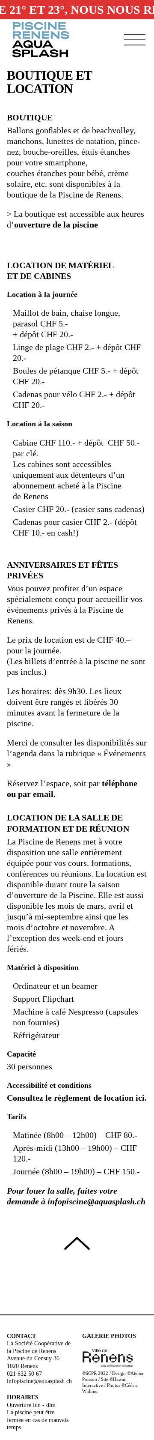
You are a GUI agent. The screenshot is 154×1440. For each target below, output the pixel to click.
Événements (125, 753)
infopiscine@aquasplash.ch (96, 1201)
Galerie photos (109, 1336)
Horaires (22, 1397)
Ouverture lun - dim (31, 1405)
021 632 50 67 (24, 1374)
